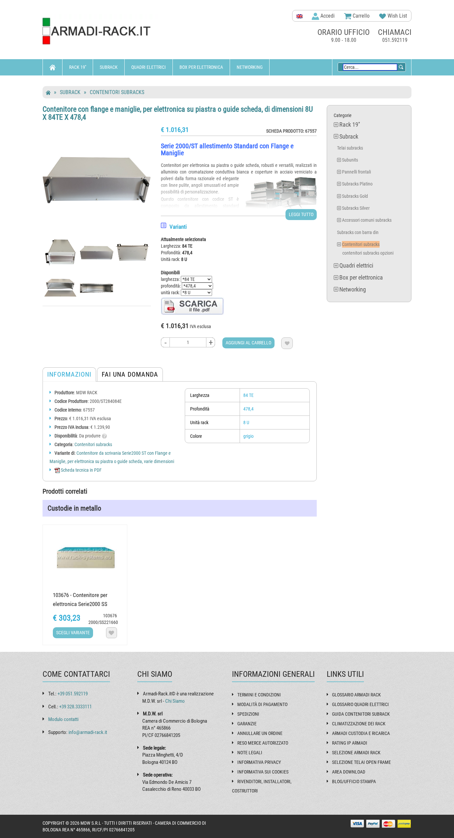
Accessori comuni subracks (367, 220)
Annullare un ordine (260, 733)
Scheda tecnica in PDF (81, 470)
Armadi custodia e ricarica (361, 733)
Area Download (348, 772)
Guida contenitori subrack (361, 714)
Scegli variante (73, 632)
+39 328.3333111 (75, 707)
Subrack (109, 67)
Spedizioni (248, 714)
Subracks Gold (355, 196)
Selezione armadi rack (356, 752)
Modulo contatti (63, 719)
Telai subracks (350, 148)
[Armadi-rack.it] (101, 31)
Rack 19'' (77, 67)
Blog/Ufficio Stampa (354, 781)
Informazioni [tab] (69, 374)
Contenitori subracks (117, 92)
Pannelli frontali (356, 172)
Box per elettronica (201, 67)
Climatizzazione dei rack (359, 723)
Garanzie (247, 723)
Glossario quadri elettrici (360, 704)
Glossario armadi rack (356, 694)
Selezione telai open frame (361, 762)
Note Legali (249, 752)
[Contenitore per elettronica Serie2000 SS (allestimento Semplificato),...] (85, 557)
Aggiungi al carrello (248, 342)
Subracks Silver (356, 208)
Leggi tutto (301, 214)
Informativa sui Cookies (262, 772)
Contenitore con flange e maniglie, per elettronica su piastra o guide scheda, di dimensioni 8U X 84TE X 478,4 (178, 113)
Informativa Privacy (259, 762)
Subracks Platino (357, 183)
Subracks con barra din (358, 232)
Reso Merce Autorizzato (262, 743)
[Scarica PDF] (192, 305)
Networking (250, 67)
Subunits (350, 160)
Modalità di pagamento (262, 704)
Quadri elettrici (148, 67)
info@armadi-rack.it (87, 732)
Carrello (360, 16)
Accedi (327, 16)
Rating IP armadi (349, 743)
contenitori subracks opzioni (368, 253)
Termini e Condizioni (259, 694)
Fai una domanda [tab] (130, 374)
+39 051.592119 (72, 694)
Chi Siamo (175, 701)
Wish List (396, 16)
